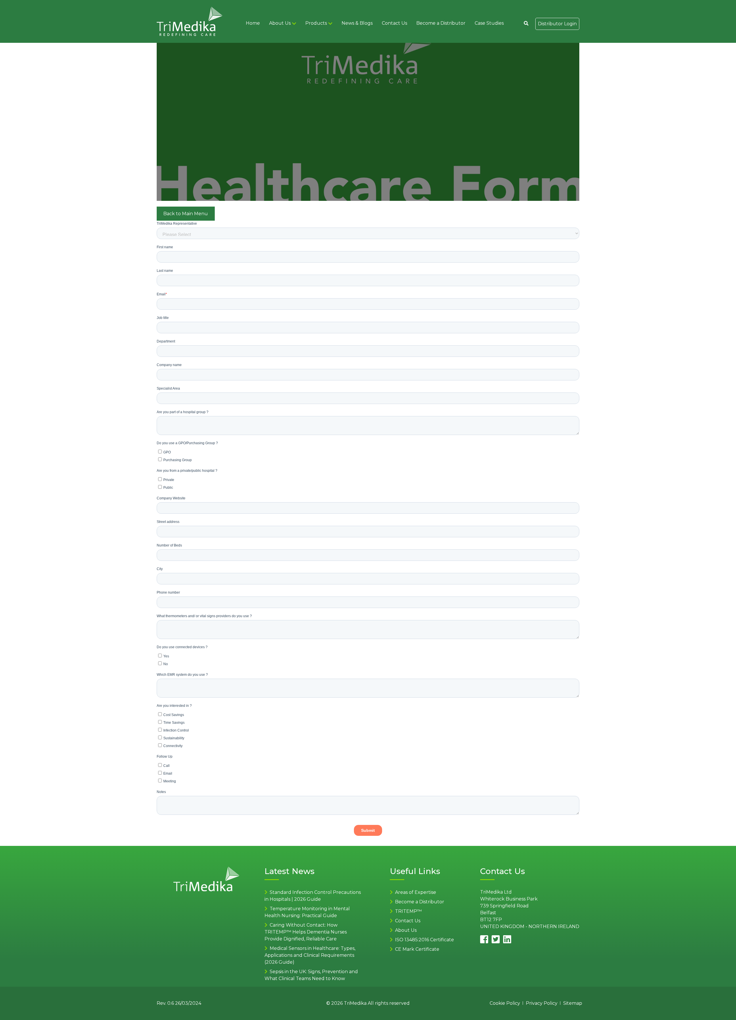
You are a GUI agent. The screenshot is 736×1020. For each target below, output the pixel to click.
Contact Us (394, 23)
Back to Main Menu (185, 213)
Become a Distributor (440, 23)
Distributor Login (557, 23)
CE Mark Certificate (417, 949)
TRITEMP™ (408, 911)
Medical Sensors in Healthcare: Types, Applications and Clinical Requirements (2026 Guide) (309, 955)
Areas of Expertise (415, 892)
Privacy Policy (541, 1003)
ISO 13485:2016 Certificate (424, 939)
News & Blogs (357, 23)
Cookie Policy (505, 1003)
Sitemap (572, 1003)
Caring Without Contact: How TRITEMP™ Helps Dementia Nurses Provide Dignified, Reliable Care (305, 932)
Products (316, 23)
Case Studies (489, 23)
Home (253, 23)
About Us (280, 23)
